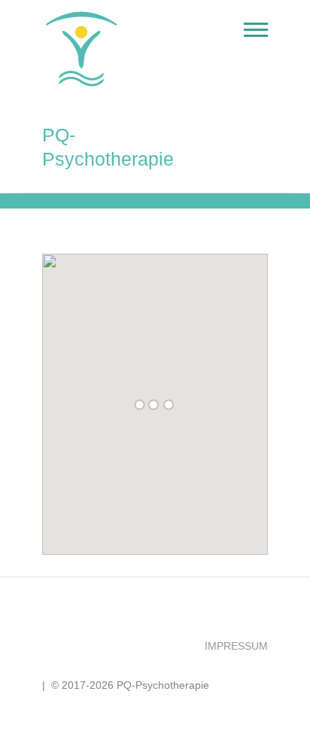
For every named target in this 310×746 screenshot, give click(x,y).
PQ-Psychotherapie (108, 146)
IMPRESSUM (236, 646)
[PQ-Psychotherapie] (85, 49)
